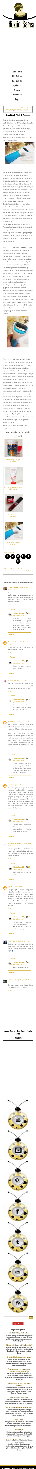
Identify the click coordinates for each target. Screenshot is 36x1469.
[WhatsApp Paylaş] (18, 561)
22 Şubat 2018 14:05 (19, 680)
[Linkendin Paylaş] (23, 556)
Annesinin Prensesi (14, 642)
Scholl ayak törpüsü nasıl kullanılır (13, 109)
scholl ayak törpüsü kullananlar (24, 107)
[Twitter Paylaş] (12, 556)
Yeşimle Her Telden (14, 843)
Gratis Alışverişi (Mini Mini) (19, 1397)
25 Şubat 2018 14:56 (22, 941)
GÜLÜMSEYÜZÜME (15, 587)
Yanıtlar (12, 609)
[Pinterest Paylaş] (18, 556)
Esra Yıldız (11, 941)
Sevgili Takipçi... (19, 1419)
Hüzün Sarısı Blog (19, 613)
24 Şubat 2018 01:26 (19, 887)
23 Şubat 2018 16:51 (25, 785)
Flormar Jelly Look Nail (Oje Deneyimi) (19, 1345)
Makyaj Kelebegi (13, 980)
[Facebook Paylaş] (7, 556)
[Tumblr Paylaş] (28, 556)
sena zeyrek (12, 721)
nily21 (10, 887)
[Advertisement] (18, 50)
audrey (10, 680)
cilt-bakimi (13, 107)
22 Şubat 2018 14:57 (23, 721)
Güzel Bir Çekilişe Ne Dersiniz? (19, 1333)
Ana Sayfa (7, 107)
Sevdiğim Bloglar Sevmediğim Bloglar (19, 1357)
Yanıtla (10, 605)
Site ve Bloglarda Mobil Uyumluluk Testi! (19, 1407)
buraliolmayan (13, 785)
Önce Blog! (19, 1430)
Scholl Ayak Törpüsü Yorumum (18, 115)
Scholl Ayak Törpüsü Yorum (11, 573)
